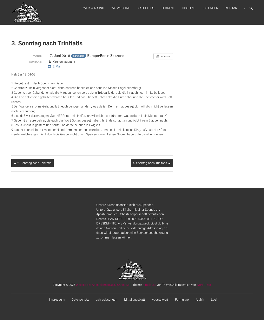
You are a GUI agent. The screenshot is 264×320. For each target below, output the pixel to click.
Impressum (57, 299)
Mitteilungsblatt (134, 299)
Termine (168, 8)
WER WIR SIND (93, 8)
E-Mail (56, 66)
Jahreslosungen (106, 299)
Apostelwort (160, 299)
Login (214, 299)
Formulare (182, 299)
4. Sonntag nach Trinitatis (152, 163)
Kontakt (232, 8)
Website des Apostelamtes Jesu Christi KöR (103, 284)
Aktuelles (146, 8)
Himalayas (149, 284)
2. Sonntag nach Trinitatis (32, 163)
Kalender (210, 8)
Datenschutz (80, 299)
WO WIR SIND (120, 8)
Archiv (200, 299)
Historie (189, 8)
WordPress (204, 284)
